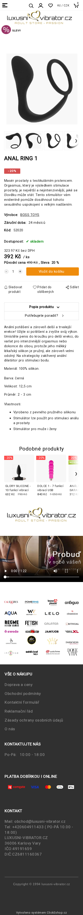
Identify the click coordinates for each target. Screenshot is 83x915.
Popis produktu (41, 307)
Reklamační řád (19, 711)
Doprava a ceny (19, 684)
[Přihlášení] (40, 5)
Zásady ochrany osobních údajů (34, 720)
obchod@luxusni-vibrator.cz (39, 821)
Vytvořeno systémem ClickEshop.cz (41, 912)
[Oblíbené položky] (50, 5)
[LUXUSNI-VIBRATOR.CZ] (6, 30)
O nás (10, 729)
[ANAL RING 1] (41, 82)
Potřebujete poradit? (41, 315)
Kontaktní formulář (22, 702)
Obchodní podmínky (23, 693)
